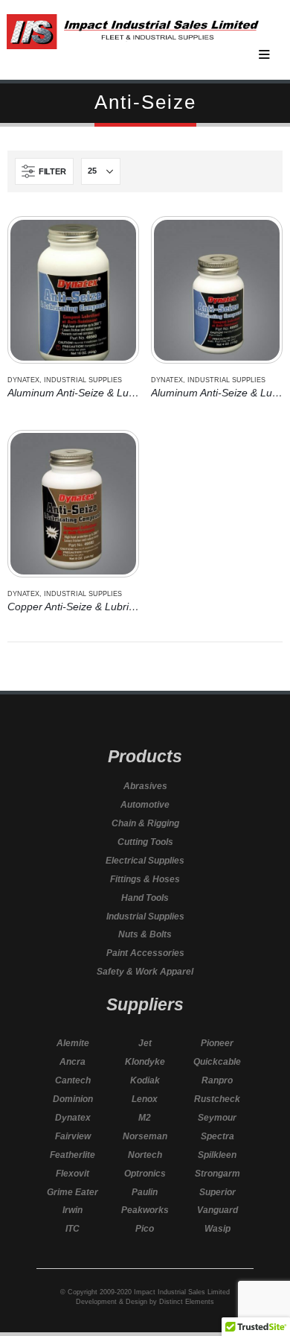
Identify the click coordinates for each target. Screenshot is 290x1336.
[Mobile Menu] (271, 52)
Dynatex (23, 380)
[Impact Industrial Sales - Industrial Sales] (133, 31)
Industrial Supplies (83, 380)
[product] (72, 290)
